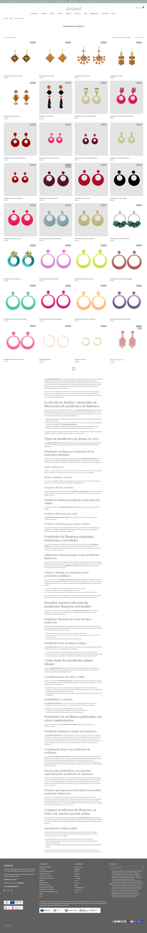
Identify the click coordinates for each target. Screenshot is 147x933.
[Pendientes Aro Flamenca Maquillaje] (126, 260)
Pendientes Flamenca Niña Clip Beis (85, 116)
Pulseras (68, 13)
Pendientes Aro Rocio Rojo (82, 198)
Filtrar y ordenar (11, 37)
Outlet (113, 13)
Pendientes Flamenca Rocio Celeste (50, 238)
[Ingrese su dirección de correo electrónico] (141, 868)
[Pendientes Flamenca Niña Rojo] (20, 179)
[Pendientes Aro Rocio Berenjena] (55, 179)
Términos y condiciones (46, 876)
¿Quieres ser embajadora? (46, 889)
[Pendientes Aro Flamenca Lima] (91, 260)
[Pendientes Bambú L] (55, 340)
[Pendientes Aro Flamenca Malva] (55, 260)
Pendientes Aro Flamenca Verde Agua (15, 319)
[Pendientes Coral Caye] (126, 340)
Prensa (41, 894)
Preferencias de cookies (46, 887)
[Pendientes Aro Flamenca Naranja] (91, 300)
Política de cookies (44, 885)
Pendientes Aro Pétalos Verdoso (119, 238)
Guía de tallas (43, 882)
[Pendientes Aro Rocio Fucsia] (20, 219)
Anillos (52, 13)
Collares (59, 13)
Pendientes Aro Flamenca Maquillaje (121, 279)
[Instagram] (9, 890)
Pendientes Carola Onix (46, 116)
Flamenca (77, 13)
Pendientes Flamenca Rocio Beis (84, 238)
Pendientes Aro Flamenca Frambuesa (50, 319)
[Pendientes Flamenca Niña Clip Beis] (91, 97)
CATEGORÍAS (79, 864)
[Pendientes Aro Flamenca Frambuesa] (55, 300)
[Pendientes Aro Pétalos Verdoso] (126, 219)
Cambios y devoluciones (46, 878)
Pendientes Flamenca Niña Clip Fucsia (121, 116)
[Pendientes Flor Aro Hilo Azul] (20, 260)
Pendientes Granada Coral (12, 116)
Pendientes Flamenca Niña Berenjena (86, 158)
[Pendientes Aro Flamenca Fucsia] (20, 340)
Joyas (76, 880)
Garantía (41, 880)
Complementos (94, 13)
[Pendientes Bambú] (91, 340)
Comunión (78, 878)
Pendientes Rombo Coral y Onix (13, 76)
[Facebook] (5, 890)
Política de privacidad (45, 867)
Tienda (11, 18)
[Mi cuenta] (136, 8)
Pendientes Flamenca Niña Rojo (13, 198)
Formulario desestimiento (46, 871)
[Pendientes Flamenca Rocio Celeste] (55, 219)
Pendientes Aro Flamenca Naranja (85, 319)
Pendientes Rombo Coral (46, 76)
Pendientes (34, 13)
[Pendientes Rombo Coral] (55, 57)
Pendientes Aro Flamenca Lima (84, 279)
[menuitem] (35, 13)
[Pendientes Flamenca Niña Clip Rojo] (20, 139)
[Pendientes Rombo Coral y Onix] (20, 57)
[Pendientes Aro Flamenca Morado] (126, 300)
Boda (85, 13)
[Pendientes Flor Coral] (126, 57)
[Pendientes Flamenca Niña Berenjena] (91, 139)
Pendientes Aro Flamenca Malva (48, 279)
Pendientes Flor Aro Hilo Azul (12, 279)
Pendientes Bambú (80, 359)
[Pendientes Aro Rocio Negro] (126, 179)
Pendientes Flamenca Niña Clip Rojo (14, 158)
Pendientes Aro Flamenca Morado (120, 319)
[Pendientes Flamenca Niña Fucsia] (55, 139)
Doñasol (6, 18)
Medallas (44, 13)
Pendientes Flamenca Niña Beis (119, 158)
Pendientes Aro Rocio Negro (118, 198)
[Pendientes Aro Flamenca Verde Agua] (20, 300)
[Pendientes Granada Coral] (20, 97)
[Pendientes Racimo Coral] (91, 57)
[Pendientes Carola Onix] (55, 97)
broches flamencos (50, 785)
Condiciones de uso (45, 873)
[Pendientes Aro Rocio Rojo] (91, 179)
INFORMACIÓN (43, 864)
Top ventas (105, 13)
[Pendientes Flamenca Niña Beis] (126, 139)
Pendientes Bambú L (45, 359)
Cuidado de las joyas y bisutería (48, 891)
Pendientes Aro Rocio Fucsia (12, 238)
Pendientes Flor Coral (116, 76)
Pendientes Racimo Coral (82, 76)
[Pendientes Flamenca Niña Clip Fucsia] (126, 97)
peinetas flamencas (67, 804)
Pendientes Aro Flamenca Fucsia (13, 359)
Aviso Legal (42, 869)
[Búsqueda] (139, 8)
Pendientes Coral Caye (117, 359)
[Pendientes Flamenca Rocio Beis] (91, 219)
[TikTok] (13, 890)
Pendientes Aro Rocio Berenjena (48, 198)
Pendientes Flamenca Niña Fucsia (49, 158)
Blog (40, 896)
